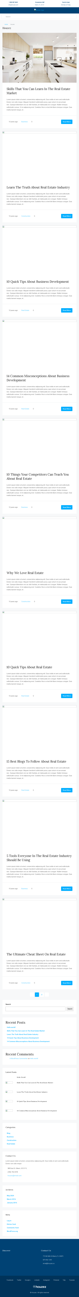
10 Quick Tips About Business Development (38, 282)
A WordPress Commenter (18, 1058)
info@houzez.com (13, 5)
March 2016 (11, 1199)
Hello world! (11, 1027)
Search (8, 1004)
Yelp (64, 1280)
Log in (9, 1221)
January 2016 (12, 1203)
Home (6, 24)
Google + (28, 1280)
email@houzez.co (49, 1263)
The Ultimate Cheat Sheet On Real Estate (36, 954)
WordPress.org (12, 1231)
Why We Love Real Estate (25, 573)
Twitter (19, 1280)
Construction (25, 216)
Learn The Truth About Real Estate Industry (38, 187)
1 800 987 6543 (13, 2)
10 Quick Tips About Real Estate (29, 667)
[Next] (47, 994)
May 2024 (10, 1196)
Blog (8, 1133)
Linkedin (37, 1280)
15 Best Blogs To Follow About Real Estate (36, 761)
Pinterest (56, 1280)
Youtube (72, 1280)
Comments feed (13, 1228)
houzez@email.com (14, 1176)
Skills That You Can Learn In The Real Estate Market (26, 1031)
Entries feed (11, 1224)
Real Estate (25, 310)
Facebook (10, 1280)
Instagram (46, 1280)
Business (24, 122)
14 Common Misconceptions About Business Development (28, 1041)
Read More (67, 122)
